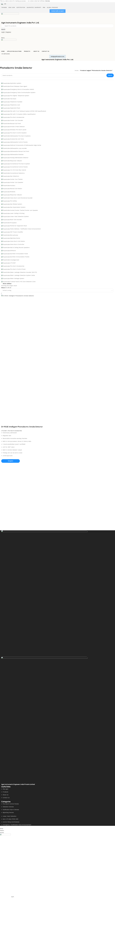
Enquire (10, 461)
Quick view (3, 423)
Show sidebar (7, 283)
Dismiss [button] (47, 1)
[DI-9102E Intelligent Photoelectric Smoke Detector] (57, 358)
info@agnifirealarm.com (57, 56)
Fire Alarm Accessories (15, 430)
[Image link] (44, 593)
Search (110, 75)
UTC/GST (4, 430)
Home (76, 70)
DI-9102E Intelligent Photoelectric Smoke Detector (22, 427)
